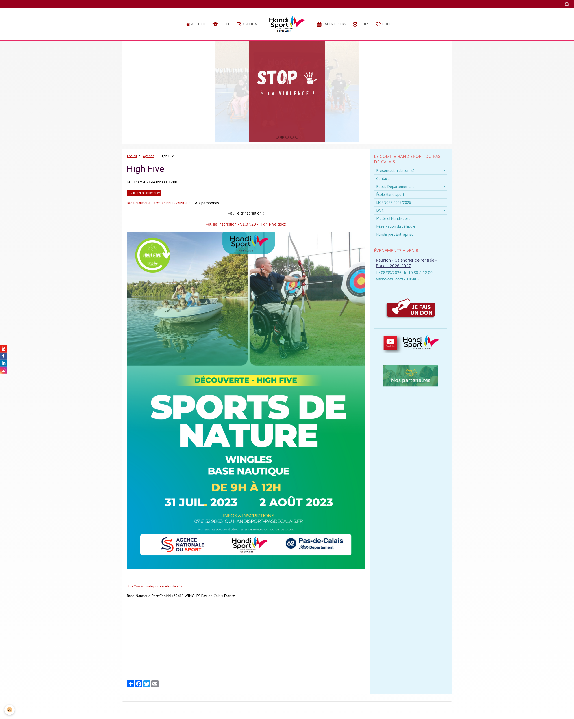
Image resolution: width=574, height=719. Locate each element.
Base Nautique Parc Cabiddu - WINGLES (159, 202)
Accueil (198, 24)
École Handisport (390, 194)
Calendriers (334, 24)
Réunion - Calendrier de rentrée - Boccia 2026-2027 (406, 263)
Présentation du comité (395, 170)
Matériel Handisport (393, 218)
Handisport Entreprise (394, 234)
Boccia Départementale (395, 186)
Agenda (249, 24)
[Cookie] (9, 710)
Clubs (363, 24)
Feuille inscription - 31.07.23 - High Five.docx (245, 224)
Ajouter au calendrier (145, 193)
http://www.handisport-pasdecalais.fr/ (154, 586)
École (224, 24)
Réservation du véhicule (395, 226)
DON (385, 24)
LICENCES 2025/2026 (393, 202)
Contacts (383, 178)
